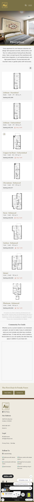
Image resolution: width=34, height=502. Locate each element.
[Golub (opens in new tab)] (8, 476)
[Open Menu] (30, 5)
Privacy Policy (5, 443)
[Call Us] (26, 5)
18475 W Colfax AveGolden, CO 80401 (7, 420)
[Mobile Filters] (30, 68)
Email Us (4, 428)
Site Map (12, 443)
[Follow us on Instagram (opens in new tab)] (3, 481)
